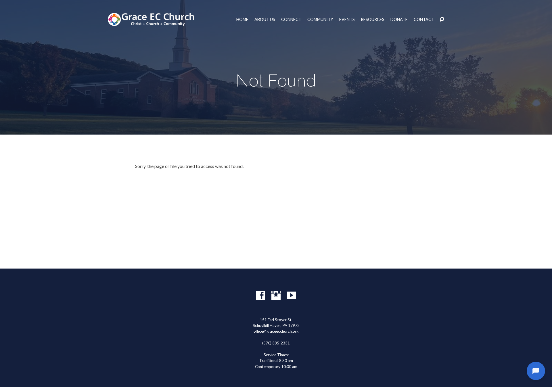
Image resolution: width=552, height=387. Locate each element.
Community (320, 20)
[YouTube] (291, 295)
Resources (372, 20)
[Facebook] (260, 295)
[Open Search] (442, 19)
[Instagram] (276, 295)
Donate (399, 20)
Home (242, 20)
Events (347, 20)
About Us (264, 20)
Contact (424, 20)
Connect (291, 20)
